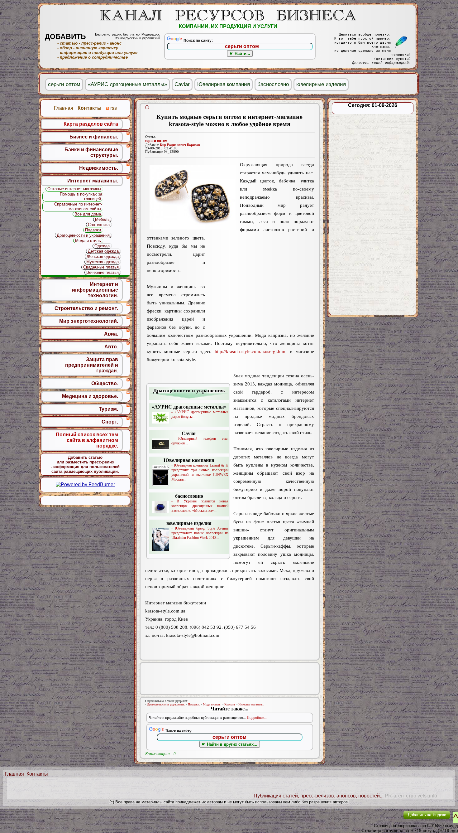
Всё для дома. (88, 214)
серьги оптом (156, 140)
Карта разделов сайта (91, 124)
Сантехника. (99, 224)
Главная (14, 774)
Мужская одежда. (103, 261)
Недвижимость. (98, 168)
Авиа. (111, 334)
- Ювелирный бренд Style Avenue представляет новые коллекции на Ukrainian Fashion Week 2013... (197, 530)
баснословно (273, 84)
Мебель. (103, 219)
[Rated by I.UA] (384, 819)
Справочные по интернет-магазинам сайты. (78, 206)
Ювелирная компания (223, 84)
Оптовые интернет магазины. (74, 188)
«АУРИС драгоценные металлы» (127, 84)
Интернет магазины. (251, 704)
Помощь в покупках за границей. (81, 196)
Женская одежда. (103, 256)
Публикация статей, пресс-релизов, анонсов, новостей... (319, 795)
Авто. (111, 346)
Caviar (182, 84)
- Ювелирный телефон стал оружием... (199, 438)
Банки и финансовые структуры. (91, 152)
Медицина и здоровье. (90, 396)
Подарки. (194, 704)
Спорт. (110, 421)
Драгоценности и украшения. (166, 704)
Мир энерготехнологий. (88, 321)
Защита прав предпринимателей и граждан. (91, 365)
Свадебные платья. (101, 267)
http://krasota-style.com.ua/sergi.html (251, 351)
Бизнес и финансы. (93, 136)
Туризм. (108, 409)
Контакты (37, 774)
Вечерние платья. (103, 272)
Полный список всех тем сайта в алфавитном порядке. (87, 440)
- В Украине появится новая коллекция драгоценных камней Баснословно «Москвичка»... (199, 503)
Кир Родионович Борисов (180, 145)
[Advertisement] (259, 282)
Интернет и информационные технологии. (95, 290)
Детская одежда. (104, 251)
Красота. (230, 704)
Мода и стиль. (212, 704)
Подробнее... (257, 717)
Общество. (104, 383)
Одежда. (102, 246)
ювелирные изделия (321, 84)
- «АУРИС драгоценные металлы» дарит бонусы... (190, 411)
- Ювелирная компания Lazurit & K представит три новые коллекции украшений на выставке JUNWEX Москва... (196, 470)
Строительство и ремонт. (86, 308)
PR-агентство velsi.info (411, 795)
